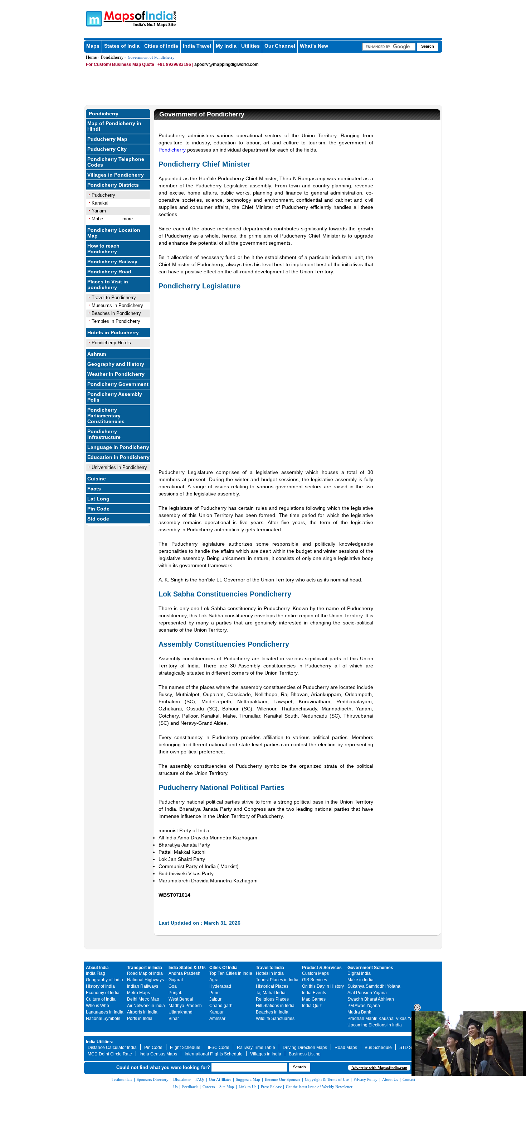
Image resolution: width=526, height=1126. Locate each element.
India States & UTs (187, 967)
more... (129, 218)
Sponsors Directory (153, 1079)
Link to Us (247, 1086)
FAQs (199, 1079)
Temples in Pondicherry (116, 321)
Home (91, 57)
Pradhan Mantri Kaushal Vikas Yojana (384, 1018)
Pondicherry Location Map (113, 233)
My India (226, 46)
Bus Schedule (378, 1047)
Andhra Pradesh (184, 973)
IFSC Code (218, 1047)
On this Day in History (323, 986)
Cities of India (161, 46)
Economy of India (103, 992)
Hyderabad (220, 986)
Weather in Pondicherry (116, 374)
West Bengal (181, 999)
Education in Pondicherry (118, 457)
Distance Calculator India (112, 1047)
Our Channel (279, 46)
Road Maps (346, 1047)
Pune (214, 992)
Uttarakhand (181, 1012)
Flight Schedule (185, 1047)
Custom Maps (315, 973)
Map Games (314, 999)
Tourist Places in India (277, 979)
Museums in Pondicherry (117, 305)
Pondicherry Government (117, 384)
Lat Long (98, 499)
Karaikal (100, 203)
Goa (173, 986)
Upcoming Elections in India (374, 1024)
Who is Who (97, 1005)
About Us (390, 1079)
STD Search (411, 1047)
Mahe (97, 218)
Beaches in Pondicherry (116, 313)
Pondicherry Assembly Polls (114, 397)
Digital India (359, 973)
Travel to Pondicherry (114, 297)
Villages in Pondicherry (115, 175)
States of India (122, 46)
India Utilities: (99, 1041)
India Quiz (312, 1005)
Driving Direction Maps (305, 1047)
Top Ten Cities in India (230, 973)
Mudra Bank (359, 1012)
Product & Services (322, 967)
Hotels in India (270, 973)
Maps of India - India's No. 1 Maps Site (93, 18)
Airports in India (142, 1012)
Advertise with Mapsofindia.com (379, 1067)
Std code (98, 519)
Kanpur (216, 1012)
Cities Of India (223, 967)
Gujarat (176, 979)
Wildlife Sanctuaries (275, 1018)
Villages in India (265, 1053)
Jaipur (215, 999)
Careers (209, 1086)
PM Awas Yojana (363, 1005)
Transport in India (144, 967)
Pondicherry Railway (112, 261)
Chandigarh (221, 1005)
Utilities (250, 46)
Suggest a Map (248, 1079)
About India (97, 967)
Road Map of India (145, 973)
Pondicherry (112, 57)
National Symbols (103, 1018)
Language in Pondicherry (118, 447)
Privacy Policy (366, 1079)
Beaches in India (272, 1012)
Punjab (175, 992)
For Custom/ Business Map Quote (120, 64)
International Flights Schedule (214, 1053)
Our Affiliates (220, 1079)
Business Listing (305, 1053)
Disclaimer (182, 1079)
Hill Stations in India (275, 1005)
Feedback (190, 1086)
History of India (100, 986)
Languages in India (104, 1012)
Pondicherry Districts (113, 185)
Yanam (99, 211)
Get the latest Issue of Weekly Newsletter (319, 1086)
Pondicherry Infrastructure (104, 434)
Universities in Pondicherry (119, 467)
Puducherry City (107, 149)
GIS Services (314, 979)
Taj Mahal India (271, 992)
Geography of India (104, 979)
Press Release (271, 1086)
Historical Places (272, 986)
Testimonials (122, 1079)
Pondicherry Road (109, 271)
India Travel (197, 46)
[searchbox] (388, 47)
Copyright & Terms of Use (327, 1079)
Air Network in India (146, 1005)
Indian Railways (142, 986)
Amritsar (217, 1018)
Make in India (360, 979)
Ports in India (139, 1018)
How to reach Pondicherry (103, 248)
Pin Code (98, 509)
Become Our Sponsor (282, 1079)
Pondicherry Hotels (111, 342)
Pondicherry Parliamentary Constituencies (106, 415)
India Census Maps (158, 1053)
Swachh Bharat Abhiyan (370, 999)
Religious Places (272, 999)
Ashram (96, 354)
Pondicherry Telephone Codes (115, 162)
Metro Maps (138, 992)
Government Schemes (370, 967)
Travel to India (270, 967)
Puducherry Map (107, 139)
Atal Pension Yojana (367, 992)
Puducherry (103, 195)
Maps (92, 46)
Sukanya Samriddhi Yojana (373, 986)
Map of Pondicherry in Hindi (114, 126)
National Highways (145, 979)
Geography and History (115, 364)
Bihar (174, 1018)
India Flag (95, 973)
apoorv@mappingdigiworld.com (226, 64)
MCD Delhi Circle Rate (110, 1053)
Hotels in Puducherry (113, 332)
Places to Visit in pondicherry (107, 284)
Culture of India (101, 999)
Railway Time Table (256, 1047)
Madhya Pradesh (185, 1005)
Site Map (226, 1086)
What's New (314, 46)
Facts (94, 489)
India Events (314, 992)
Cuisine (96, 478)
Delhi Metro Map (143, 999)
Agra (214, 979)
